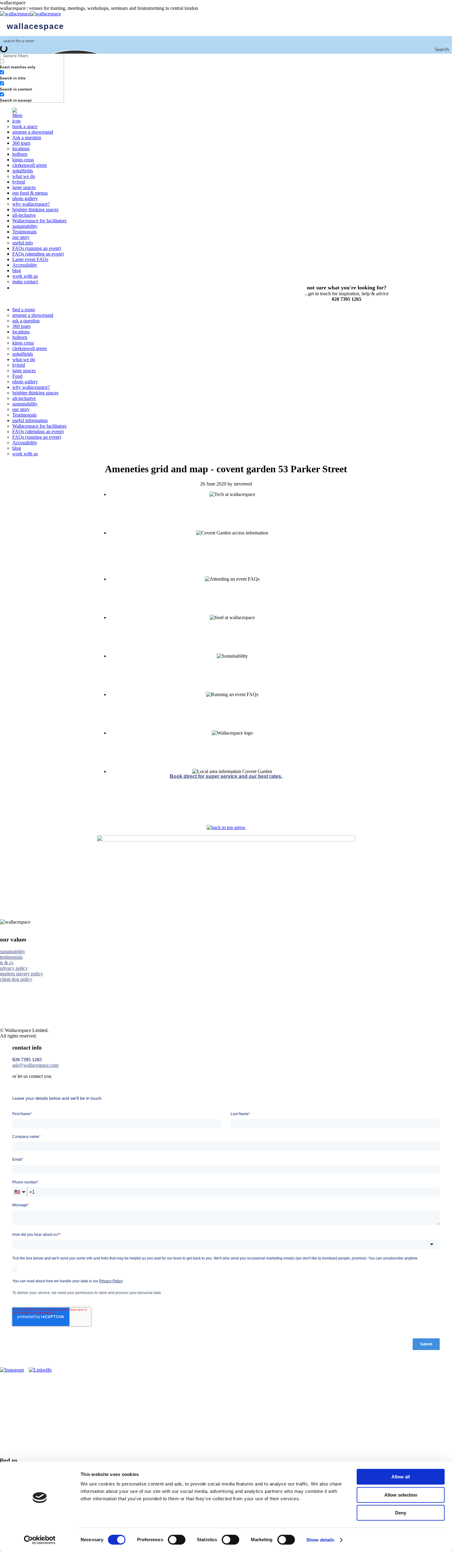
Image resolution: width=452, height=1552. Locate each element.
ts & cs (6, 962)
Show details (320, 1539)
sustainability (232, 661)
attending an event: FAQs (232, 584)
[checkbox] (30, 63)
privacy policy (14, 968)
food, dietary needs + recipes (232, 623)
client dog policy (16, 979)
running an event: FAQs (232, 700)
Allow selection (400, 1495)
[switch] (176, 1540)
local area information (232, 777)
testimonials (11, 957)
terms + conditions (232, 738)
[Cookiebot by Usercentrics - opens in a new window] (40, 1540)
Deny (400, 1512)
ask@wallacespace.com (35, 1065)
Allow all (400, 1476)
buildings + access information (232, 538)
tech (232, 499)
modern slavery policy (21, 973)
